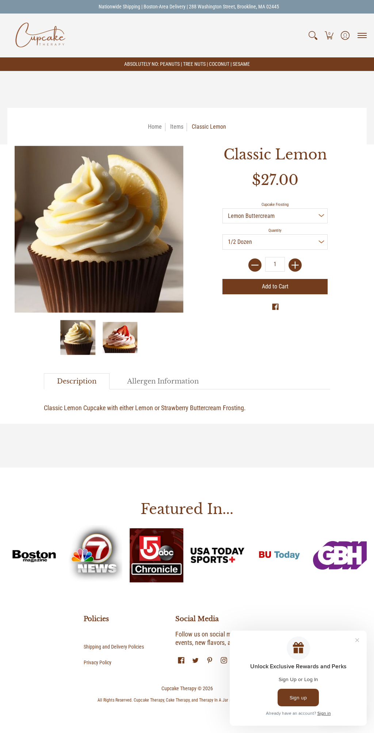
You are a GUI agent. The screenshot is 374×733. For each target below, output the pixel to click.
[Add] (295, 265)
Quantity (275, 230)
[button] (313, 35)
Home (155, 126)
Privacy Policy (97, 662)
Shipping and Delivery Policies (114, 647)
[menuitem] (313, 35)
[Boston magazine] (34, 555)
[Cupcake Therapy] (40, 35)
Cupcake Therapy (178, 688)
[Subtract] (255, 265)
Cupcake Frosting (275, 204)
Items (176, 126)
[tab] (77, 381)
